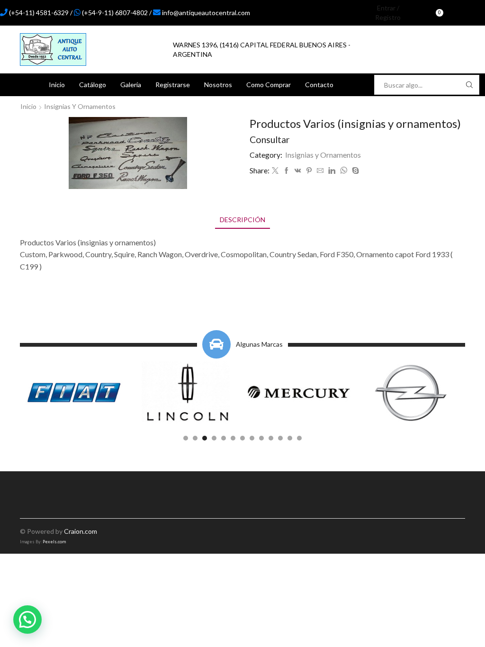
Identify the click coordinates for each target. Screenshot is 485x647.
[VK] (298, 171)
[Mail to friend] (320, 171)
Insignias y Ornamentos (80, 106)
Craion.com (80, 531)
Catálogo (92, 85)
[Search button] (469, 84)
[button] (185, 438)
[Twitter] (275, 171)
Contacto (319, 85)
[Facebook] (461, 13)
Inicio (57, 85)
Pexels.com (54, 541)
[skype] (354, 171)
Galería (130, 85)
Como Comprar (268, 85)
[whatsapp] (344, 171)
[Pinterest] (309, 171)
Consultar (270, 139)
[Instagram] (477, 13)
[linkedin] (332, 171)
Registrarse (172, 85)
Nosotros (218, 85)
